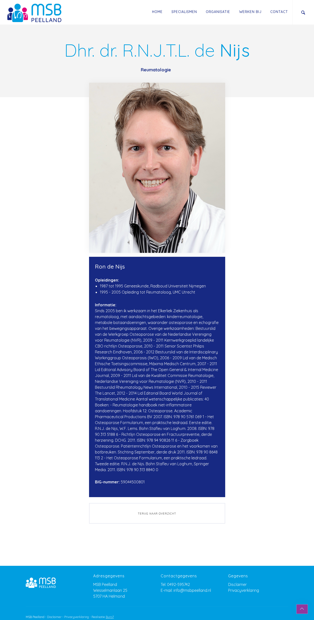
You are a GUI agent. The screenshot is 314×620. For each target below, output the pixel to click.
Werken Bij (250, 12)
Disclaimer (237, 584)
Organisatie (218, 12)
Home (157, 12)
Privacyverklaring (243, 590)
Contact (279, 12)
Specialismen (184, 12)
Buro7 (110, 617)
